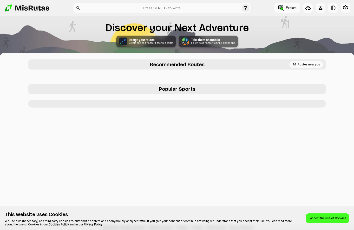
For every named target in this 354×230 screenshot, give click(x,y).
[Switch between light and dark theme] (333, 8)
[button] (78, 8)
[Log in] (320, 8)
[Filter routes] (245, 8)
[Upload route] (308, 8)
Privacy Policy (93, 224)
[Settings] (345, 8)
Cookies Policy (59, 224)
